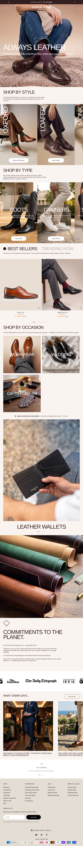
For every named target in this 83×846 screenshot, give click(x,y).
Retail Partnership (53, 795)
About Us (28, 798)
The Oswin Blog (30, 795)
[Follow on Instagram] (41, 835)
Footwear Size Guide (31, 787)
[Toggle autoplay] (79, 83)
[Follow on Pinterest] (47, 835)
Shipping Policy (72, 793)
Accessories (7, 790)
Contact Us (51, 790)
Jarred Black (62, 312)
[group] (41, 45)
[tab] (20, 249)
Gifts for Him (7, 801)
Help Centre (51, 787)
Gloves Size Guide (31, 793)
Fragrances (6, 793)
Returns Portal (52, 793)
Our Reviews (29, 801)
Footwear (6, 787)
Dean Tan (20, 312)
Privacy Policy (72, 787)
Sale (4, 803)
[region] (41, 45)
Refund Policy (72, 790)
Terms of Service (73, 795)
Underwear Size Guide (32, 790)
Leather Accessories (9, 798)
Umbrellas (6, 795)
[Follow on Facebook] (36, 835)
